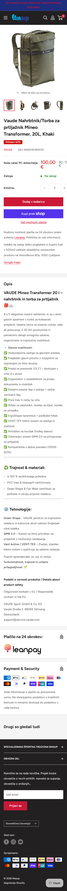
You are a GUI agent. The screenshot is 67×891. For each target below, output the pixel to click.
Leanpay (19, 237)
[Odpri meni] (5, 17)
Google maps (12, 262)
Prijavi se (15, 805)
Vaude (8, 149)
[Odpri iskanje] (45, 18)
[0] (60, 18)
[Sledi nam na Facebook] (6, 841)
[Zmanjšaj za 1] (45, 188)
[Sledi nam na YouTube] (20, 841)
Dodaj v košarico (34, 201)
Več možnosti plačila (33, 222)
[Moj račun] (53, 18)
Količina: (9, 188)
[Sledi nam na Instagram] (13, 841)
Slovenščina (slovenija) (18, 823)
